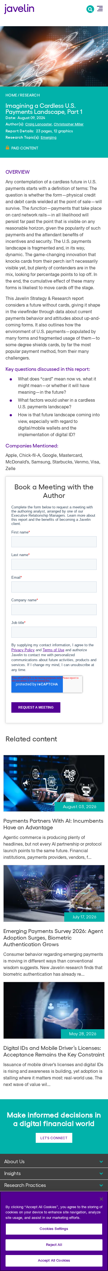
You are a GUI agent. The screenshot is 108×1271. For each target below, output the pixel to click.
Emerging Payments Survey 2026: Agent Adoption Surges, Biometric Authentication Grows (53, 937)
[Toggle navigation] (100, 8)
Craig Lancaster (38, 124)
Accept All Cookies (54, 1260)
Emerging (48, 137)
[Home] (19, 8)
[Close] (101, 1199)
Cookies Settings (54, 1229)
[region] (54, 1231)
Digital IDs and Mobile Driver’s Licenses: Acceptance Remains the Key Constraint (53, 1051)
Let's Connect (53, 1138)
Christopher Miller (69, 124)
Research (30, 95)
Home (11, 95)
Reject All (54, 1245)
